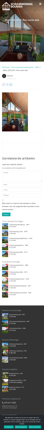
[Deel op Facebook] (3, 84)
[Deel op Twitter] (7, 84)
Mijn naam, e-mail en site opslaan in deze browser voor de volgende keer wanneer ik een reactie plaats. (20, 206)
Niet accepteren (21, 427)
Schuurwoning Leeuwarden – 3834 (25, 67)
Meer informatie (34, 427)
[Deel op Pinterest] (10, 84)
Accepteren (9, 427)
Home (6, 67)
